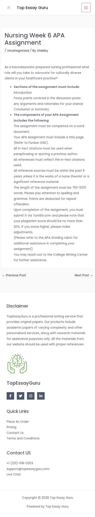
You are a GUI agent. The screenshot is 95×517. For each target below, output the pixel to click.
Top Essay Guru (32, 7)
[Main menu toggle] (86, 7)
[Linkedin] (41, 396)
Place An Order (18, 422)
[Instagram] (30, 396)
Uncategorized (18, 51)
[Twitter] (20, 396)
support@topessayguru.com (28, 469)
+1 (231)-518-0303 (20, 463)
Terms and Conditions (23, 438)
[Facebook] (10, 396)
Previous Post (14, 275)
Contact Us (15, 433)
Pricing (11, 427)
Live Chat (14, 474)
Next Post (84, 275)
